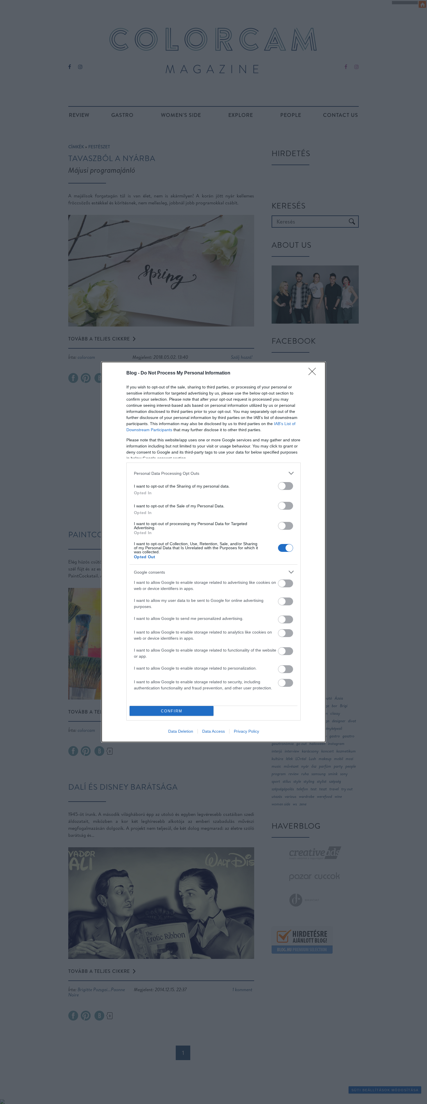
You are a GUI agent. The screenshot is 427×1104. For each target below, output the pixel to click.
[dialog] (213, 552)
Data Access (213, 731)
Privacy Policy (246, 731)
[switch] (285, 486)
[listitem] (213, 473)
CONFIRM (171, 711)
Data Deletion (180, 731)
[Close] (314, 373)
